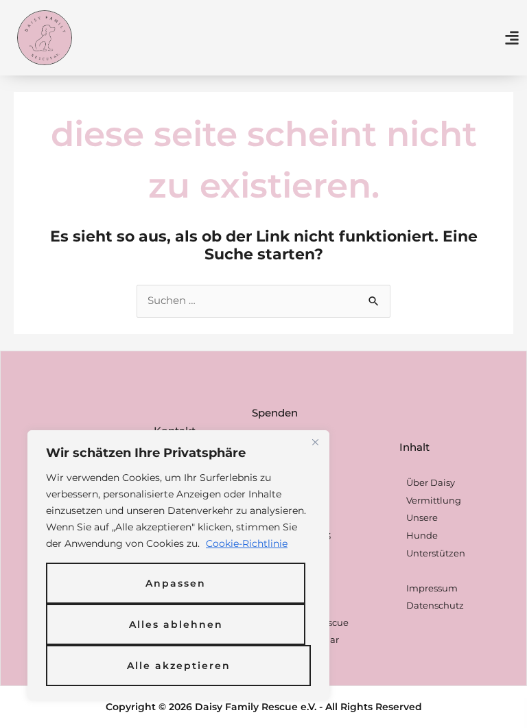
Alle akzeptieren (179, 665)
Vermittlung (433, 500)
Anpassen (175, 583)
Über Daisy (430, 482)
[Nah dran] (315, 442)
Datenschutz (435, 605)
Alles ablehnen (176, 624)
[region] (178, 565)
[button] (512, 37)
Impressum (432, 588)
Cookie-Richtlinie (247, 543)
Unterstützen (435, 553)
